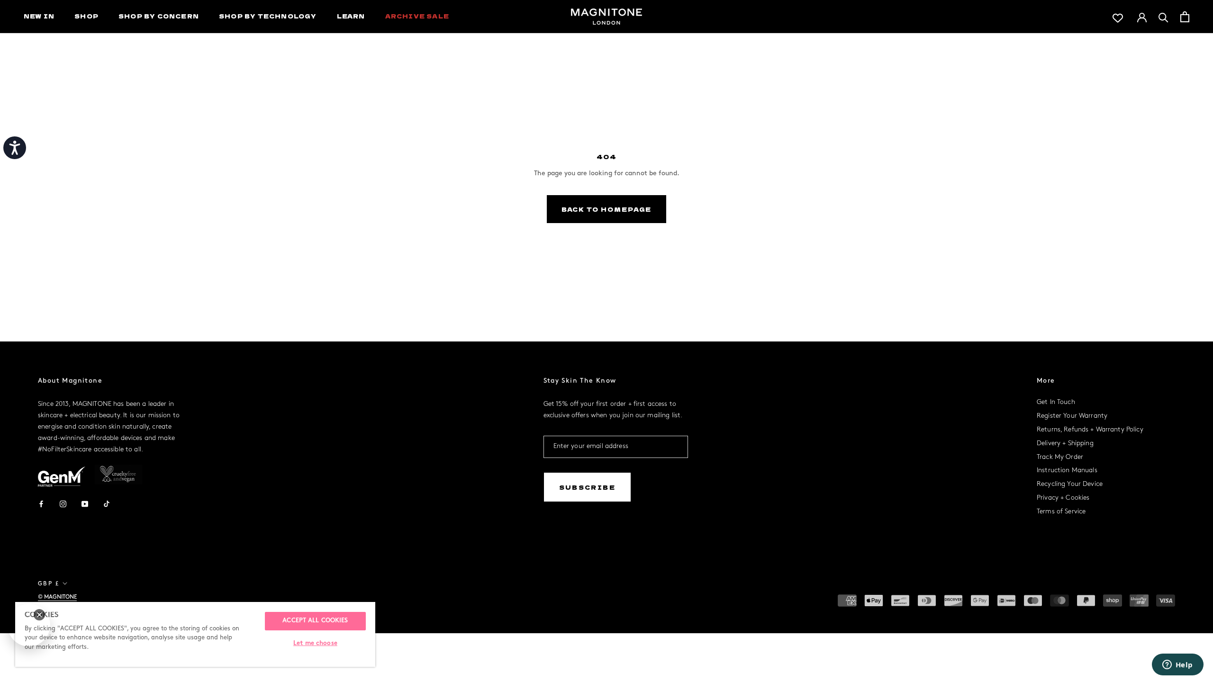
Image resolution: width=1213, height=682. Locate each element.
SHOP (86, 16)
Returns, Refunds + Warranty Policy (1090, 429)
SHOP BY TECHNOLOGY (268, 16)
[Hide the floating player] (39, 614)
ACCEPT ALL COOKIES (315, 621)
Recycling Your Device (1070, 484)
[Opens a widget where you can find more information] (1177, 665)
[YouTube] (84, 503)
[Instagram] (63, 503)
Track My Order (1060, 457)
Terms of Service (1061, 511)
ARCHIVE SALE (417, 16)
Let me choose (315, 643)
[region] (195, 634)
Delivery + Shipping (1065, 443)
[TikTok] (106, 503)
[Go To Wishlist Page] (1118, 16)
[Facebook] (41, 503)
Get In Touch (1056, 402)
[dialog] (29, 625)
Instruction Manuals (1067, 470)
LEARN (351, 16)
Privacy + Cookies (1063, 498)
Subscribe (587, 487)
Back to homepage (606, 209)
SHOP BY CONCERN (158, 16)
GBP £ (48, 583)
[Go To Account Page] (1142, 16)
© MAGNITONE (57, 597)
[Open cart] (1184, 16)
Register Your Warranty (1072, 416)
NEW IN (39, 16)
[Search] (1163, 17)
